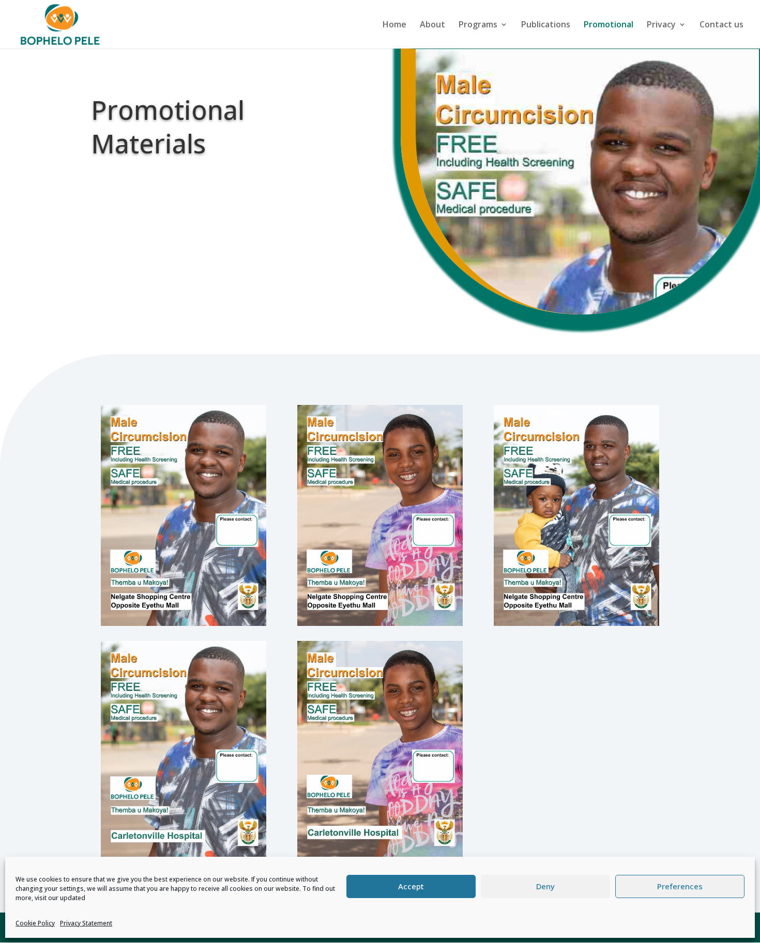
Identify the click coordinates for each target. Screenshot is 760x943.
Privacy (661, 25)
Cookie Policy (35, 923)
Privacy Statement (86, 923)
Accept (411, 886)
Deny (545, 886)
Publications (545, 25)
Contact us (721, 25)
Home (394, 25)
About (432, 25)
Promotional (608, 25)
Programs (478, 25)
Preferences (680, 886)
